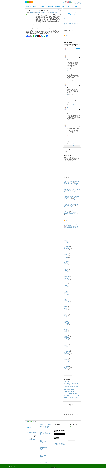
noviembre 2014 (67, 337)
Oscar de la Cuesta (70, 55)
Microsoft (66, 388)
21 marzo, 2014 (32, 12)
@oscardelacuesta (70, 108)
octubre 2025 (66, 247)
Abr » (67, 418)
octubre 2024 (66, 261)
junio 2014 (66, 343)
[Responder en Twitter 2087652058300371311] (68, 121)
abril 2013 (66, 359)
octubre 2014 (66, 338)
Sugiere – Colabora (74, 6)
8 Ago (75, 126)
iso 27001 (30, 38)
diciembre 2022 (66, 279)
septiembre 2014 (67, 339)
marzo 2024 (66, 269)
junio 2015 (66, 329)
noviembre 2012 (67, 365)
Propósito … (35, 6)
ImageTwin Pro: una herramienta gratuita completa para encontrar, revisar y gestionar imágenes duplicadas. (72, 224)
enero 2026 (66, 243)
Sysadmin (74, 395)
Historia (68, 384)
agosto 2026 (66, 235)
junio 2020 (66, 290)
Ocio (72, 388)
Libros (63, 6)
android (69, 381)
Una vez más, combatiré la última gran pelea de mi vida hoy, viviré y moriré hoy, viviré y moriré (72, 207)
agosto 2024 (66, 263)
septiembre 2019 (67, 295)
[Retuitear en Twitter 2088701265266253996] (70, 80)
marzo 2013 (66, 360)
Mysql (70, 387)
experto (68, 383)
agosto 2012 (66, 368)
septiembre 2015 (67, 325)
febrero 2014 (66, 347)
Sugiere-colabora (43, 461)
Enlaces (67, 6)
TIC (76, 395)
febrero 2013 (66, 361)
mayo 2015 (66, 330)
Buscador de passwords (44, 432)
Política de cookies (43, 454)
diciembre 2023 (66, 272)
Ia (69, 384)
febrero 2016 (66, 320)
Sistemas (47, 12)
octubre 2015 (66, 324)
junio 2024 (66, 265)
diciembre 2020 (66, 287)
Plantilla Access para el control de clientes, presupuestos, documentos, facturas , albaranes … (71, 197)
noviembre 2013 (67, 351)
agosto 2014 (66, 340)
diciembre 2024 (66, 258)
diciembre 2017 (66, 301)
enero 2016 (66, 321)
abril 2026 (66, 240)
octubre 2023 (66, 275)
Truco (78, 395)
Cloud (78, 381)
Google (76, 383)
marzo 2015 (66, 332)
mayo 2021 (66, 284)
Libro (71, 386)
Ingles (65, 386)
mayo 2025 (66, 253)
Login (41, 450)
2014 (30, 421)
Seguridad (43, 12)
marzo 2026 (66, 241)
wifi (35, 38)
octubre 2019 (66, 294)
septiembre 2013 (67, 353)
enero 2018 (66, 300)
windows (74, 397)
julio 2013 (65, 355)
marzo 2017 (66, 307)
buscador (72, 381)
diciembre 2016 (66, 310)
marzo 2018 (66, 299)
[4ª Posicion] (70, 173)
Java (68, 386)
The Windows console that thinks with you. (71, 229)
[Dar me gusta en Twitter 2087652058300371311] (72, 121)
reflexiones (66, 393)
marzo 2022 (66, 280)
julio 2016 (65, 315)
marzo (33, 421)
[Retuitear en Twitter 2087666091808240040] (70, 104)
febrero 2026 (66, 242)
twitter (65, 397)
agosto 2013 (66, 354)
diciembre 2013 (66, 350)
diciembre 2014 (66, 336)
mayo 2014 (66, 344)
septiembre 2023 (67, 276)
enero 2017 (66, 309)
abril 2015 (66, 331)
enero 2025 (66, 257)
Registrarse (42, 457)
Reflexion (77, 391)
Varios (56, 12)
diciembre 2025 (66, 245)
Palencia (76, 388)
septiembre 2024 (67, 262)
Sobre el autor (41, 6)
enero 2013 (66, 362)
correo (65, 383)
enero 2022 (66, 283)
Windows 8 (77, 397)
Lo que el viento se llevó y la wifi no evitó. (40, 10)
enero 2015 (66, 335)
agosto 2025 (66, 249)
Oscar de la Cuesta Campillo (59, 441)
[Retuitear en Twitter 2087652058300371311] (70, 121)
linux (72, 386)
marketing (76, 386)
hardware (65, 384)
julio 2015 (65, 328)
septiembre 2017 (67, 303)
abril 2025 (66, 254)
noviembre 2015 (67, 323)
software (69, 395)
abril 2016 (66, 317)
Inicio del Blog (28, 6)
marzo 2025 (66, 255)
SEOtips (65, 395)
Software (50, 12)
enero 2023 (66, 278)
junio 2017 (66, 306)
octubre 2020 (66, 288)
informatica (72, 384)
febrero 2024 (66, 270)
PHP (65, 389)
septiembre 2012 (67, 367)
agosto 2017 (66, 305)
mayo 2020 (66, 291)
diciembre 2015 (66, 322)
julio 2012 (65, 369)
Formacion (72, 383)
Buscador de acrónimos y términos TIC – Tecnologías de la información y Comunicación (45, 427)
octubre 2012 (66, 366)
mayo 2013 (66, 358)
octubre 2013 (66, 352)
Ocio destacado (57, 6)
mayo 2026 (66, 239)
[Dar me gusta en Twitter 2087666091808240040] (72, 104)
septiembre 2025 (67, 248)
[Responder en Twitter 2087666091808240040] (68, 104)
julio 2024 (65, 264)
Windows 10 (66, 399)
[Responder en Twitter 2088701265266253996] (68, 80)
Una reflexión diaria (49, 6)
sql (72, 395)
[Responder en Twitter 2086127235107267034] (68, 143)
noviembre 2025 (67, 246)
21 (72, 412)
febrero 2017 (66, 308)
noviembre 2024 (67, 260)
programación (68, 391)
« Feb (65, 418)
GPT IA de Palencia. (67, 18)
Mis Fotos (41, 451)
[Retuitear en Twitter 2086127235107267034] (70, 143)
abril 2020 (66, 292)
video (67, 397)
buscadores (75, 381)
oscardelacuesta (38, 12)
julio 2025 (65, 250)
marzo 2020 (66, 293)
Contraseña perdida (43, 439)
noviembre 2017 (67, 302)
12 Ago (75, 108)
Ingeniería (76, 384)
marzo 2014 (66, 346)
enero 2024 (66, 271)
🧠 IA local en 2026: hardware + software (71, 226)
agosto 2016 (66, 314)
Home (27, 421)
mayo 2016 (66, 316)
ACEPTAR (53, 467)
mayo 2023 (66, 277)
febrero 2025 (66, 256)
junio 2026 (66, 238)
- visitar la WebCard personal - (31, 432)
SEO (77, 393)
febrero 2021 (66, 285)
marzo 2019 (66, 298)
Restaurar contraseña (44, 458)
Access (65, 381)
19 (68, 412)
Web (70, 397)
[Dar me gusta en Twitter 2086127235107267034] (72, 143)
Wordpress (71, 399)
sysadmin (53, 12)
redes (73, 391)
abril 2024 (66, 268)
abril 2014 (66, 345)
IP (67, 386)
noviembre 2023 (67, 273)
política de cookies (56, 466)
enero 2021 (66, 286)
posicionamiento (70, 389)
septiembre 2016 (67, 313)
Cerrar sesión (42, 435)
